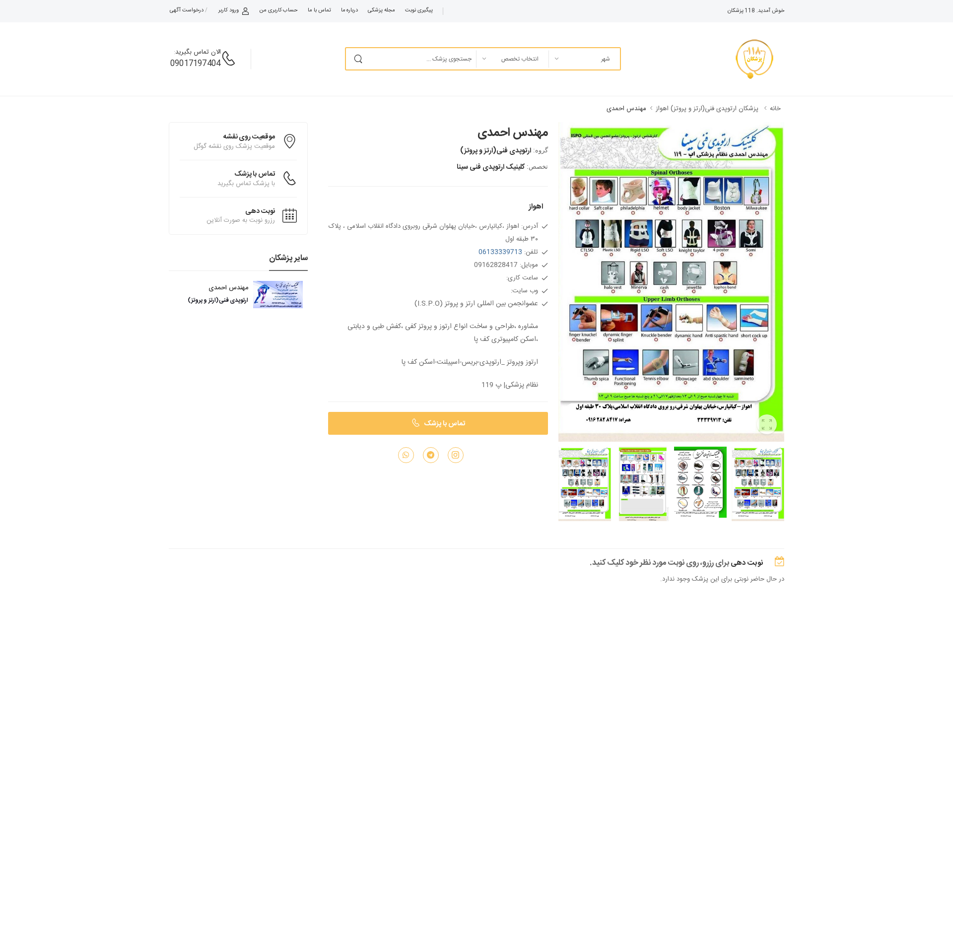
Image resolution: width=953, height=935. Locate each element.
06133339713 (500, 252)
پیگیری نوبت (419, 10)
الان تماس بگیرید (198, 52)
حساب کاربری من (278, 10)
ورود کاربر (228, 10)
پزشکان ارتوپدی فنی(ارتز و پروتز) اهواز (707, 108)
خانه (775, 108)
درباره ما (349, 10)
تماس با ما (319, 10)
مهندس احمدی (626, 108)
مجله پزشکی (381, 10)
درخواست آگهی (187, 10)
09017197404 (195, 63)
